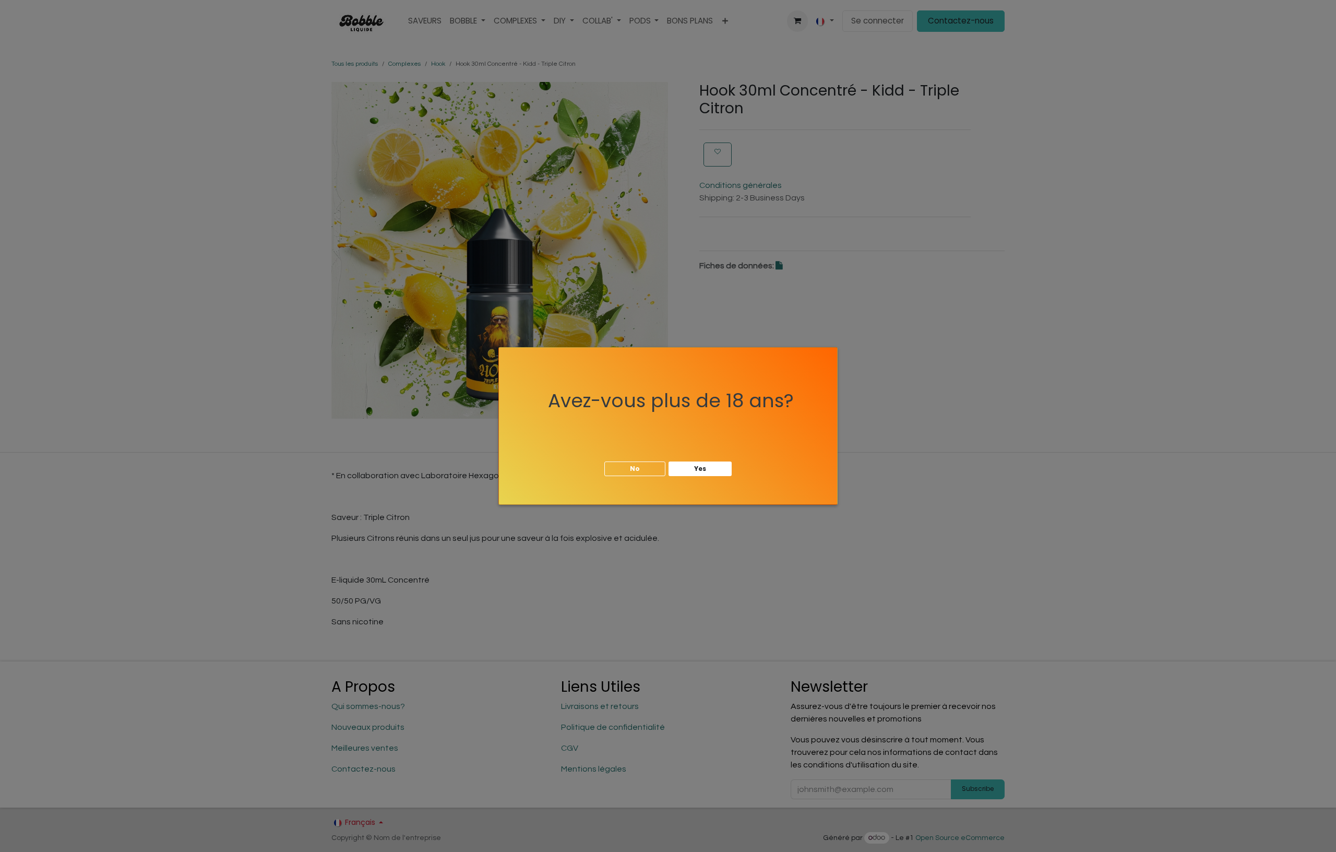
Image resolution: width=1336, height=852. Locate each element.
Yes (700, 468)
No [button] (635, 468)
